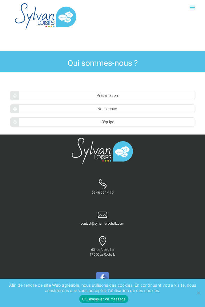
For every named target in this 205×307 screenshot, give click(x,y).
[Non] (198, 293)
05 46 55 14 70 (102, 192)
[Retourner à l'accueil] (103, 140)
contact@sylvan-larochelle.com (102, 223)
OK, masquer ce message (104, 299)
